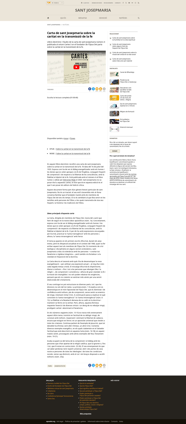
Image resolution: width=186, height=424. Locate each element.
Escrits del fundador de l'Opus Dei (59, 386)
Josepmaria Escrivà (60, 366)
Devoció (103, 18)
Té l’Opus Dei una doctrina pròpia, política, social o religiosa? (91, 404)
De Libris (50, 394)
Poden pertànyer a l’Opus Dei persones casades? (90, 395)
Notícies (123, 18)
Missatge (82, 18)
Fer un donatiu (108, 3)
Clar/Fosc (86, 3)
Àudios (50, 366)
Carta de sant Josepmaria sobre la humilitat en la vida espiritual (123, 39)
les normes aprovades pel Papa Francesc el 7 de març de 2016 (123, 176)
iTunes (72, 138)
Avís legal (60, 421)
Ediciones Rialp (69, 180)
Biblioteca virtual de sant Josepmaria (60, 388)
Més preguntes (85, 414)
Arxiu (121, 421)
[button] (100, 89)
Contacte (117, 3)
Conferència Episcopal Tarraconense (60, 396)
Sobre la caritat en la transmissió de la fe (73, 149)
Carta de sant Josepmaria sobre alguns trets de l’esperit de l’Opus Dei (121, 46)
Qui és (63, 18)
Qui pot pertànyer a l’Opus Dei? (91, 391)
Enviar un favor (97, 3)
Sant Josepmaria (93, 10)
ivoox (66, 138)
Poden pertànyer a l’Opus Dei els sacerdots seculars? (90, 399)
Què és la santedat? (87, 383)
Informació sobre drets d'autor (98, 421)
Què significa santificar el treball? (91, 388)
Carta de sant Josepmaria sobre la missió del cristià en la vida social (124, 53)
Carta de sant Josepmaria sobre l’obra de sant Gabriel (122, 60)
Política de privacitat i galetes (75, 421)
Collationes (51, 391)
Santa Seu (51, 399)
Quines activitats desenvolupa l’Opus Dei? (88, 408)
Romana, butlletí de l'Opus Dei (58, 383)
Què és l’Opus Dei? (86, 386)
